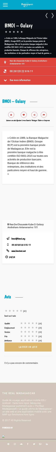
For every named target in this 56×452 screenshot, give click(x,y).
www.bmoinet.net (18, 251)
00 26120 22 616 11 (21, 71)
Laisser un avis (28, 347)
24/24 (12, 257)
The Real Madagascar (18, 393)
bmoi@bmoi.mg (18, 238)
